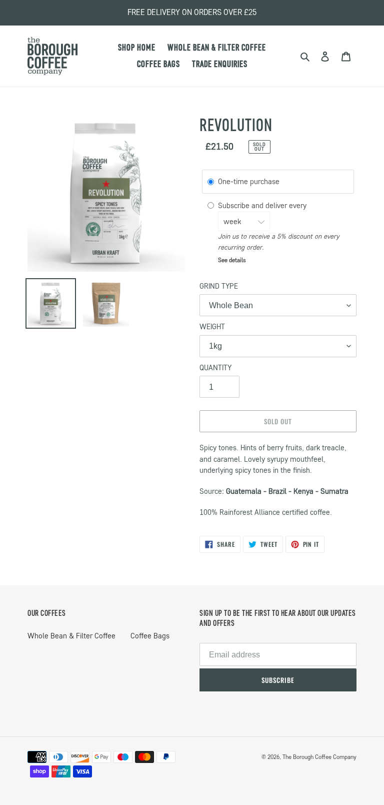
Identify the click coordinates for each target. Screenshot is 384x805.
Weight (212, 326)
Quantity (216, 367)
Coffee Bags (150, 635)
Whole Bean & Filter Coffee (72, 635)
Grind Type (219, 286)
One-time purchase (249, 182)
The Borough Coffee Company (319, 756)
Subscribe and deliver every (263, 205)
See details (232, 260)
